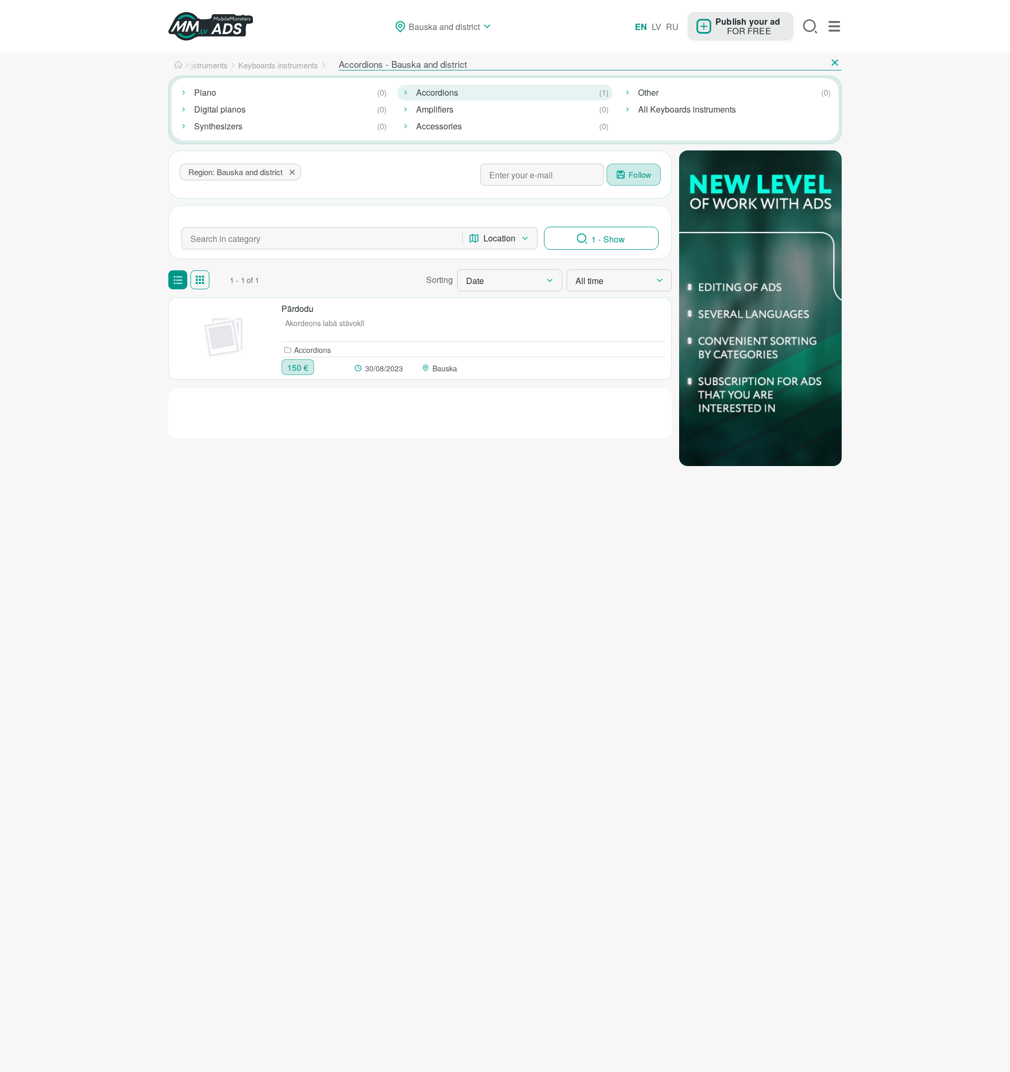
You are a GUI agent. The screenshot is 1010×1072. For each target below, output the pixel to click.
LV (656, 27)
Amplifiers (434, 109)
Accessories (439, 126)
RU (672, 27)
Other (648, 92)
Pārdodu (297, 308)
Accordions (437, 92)
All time (589, 281)
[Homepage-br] (178, 65)
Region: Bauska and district (235, 171)
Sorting (439, 280)
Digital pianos (220, 109)
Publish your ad (747, 21)
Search (810, 26)
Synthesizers (218, 126)
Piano (205, 92)
